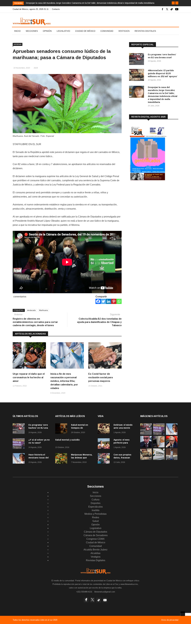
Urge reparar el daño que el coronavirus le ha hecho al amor (29, 377)
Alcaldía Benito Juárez (95, 549)
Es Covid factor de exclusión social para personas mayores (100, 377)
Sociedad (17, 44)
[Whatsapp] (119, 301)
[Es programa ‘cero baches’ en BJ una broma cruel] (137, 59)
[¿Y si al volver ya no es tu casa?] (19, 444)
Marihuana (43, 310)
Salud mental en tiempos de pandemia (79, 428)
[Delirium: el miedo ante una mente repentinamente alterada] (104, 429)
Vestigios (124, 31)
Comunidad (106, 31)
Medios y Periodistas (95, 514)
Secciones (32, 31)
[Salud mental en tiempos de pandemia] (62, 429)
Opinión (47, 31)
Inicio (17, 31)
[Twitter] (103, 301)
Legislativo (63, 31)
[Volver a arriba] (183, 613)
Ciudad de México (85, 31)
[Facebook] (98, 301)
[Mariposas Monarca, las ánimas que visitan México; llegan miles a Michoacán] (62, 459)
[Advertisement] (151, 207)
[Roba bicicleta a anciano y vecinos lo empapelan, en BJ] (171, 459)
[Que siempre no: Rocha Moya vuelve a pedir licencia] (146, 446)
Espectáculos (95, 506)
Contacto (56, 9)
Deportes (95, 503)
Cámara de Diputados (95, 531)
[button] (173, 2)
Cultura (95, 499)
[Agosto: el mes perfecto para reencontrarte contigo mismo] (104, 444)
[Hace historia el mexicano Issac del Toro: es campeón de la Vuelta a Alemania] (19, 459)
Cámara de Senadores (96, 535)
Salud (95, 521)
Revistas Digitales (145, 31)
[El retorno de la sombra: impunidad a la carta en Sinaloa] (171, 446)
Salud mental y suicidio (67, 440)
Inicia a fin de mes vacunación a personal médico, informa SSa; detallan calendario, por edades (64, 381)
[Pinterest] (113, 301)
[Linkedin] (108, 301)
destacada (31, 310)
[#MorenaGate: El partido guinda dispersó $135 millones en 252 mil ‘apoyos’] (137, 75)
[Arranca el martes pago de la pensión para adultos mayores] (159, 446)
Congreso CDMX (95, 539)
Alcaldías (95, 553)
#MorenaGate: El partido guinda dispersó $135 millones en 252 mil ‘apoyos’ (162, 73)
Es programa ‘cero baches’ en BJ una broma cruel (38, 428)
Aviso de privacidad (169, 620)
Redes (95, 517)
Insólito (95, 510)
